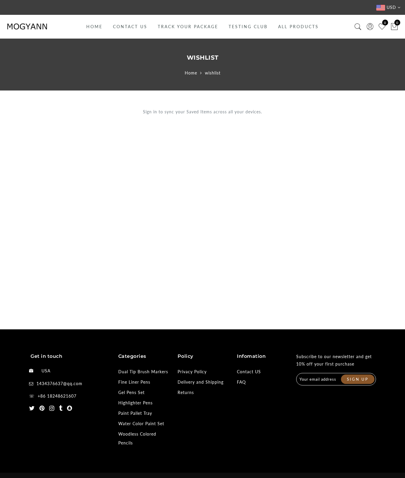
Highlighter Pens (135, 402)
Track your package (188, 26)
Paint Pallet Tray (135, 413)
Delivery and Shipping (201, 382)
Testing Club (248, 26)
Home (94, 26)
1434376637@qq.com (59, 383)
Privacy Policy (192, 371)
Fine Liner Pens (134, 382)
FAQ (241, 382)
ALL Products (298, 26)
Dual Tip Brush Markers (143, 371)
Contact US (249, 371)
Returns (186, 392)
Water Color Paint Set (141, 423)
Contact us (130, 26)
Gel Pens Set (131, 392)
